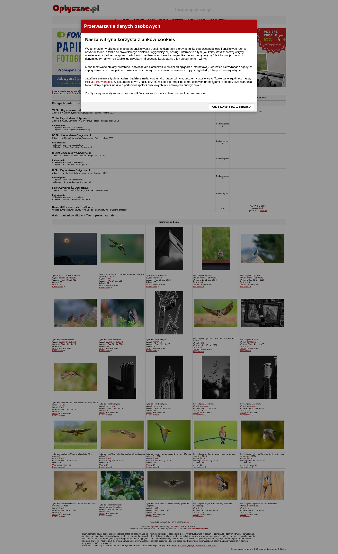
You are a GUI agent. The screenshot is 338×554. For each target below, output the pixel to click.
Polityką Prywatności (98, 81)
